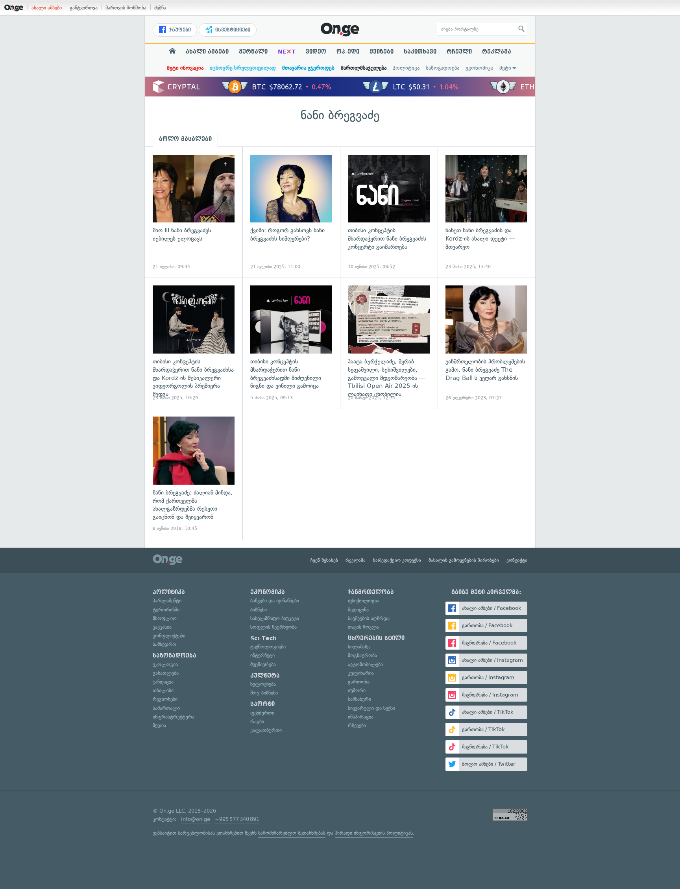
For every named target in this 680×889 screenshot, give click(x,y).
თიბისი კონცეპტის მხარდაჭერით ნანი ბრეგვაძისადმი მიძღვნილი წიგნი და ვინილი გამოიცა (291, 343)
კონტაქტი (516, 560)
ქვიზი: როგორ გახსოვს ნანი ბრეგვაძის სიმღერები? (291, 212)
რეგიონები (165, 699)
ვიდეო (316, 51)
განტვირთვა (84, 8)
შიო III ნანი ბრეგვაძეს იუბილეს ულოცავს (193, 212)
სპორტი (262, 704)
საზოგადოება (442, 68)
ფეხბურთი (262, 713)
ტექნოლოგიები (268, 647)
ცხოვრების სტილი (376, 638)
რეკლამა (496, 51)
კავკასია (162, 627)
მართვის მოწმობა (125, 8)
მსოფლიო (165, 618)
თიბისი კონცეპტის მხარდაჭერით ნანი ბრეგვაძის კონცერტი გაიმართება (389, 212)
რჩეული (459, 51)
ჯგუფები (179, 30)
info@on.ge (195, 819)
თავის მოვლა (363, 627)
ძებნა (160, 8)
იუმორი (357, 690)
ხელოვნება (263, 684)
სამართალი (166, 708)
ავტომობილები (365, 664)
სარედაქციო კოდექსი (397, 560)
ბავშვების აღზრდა (369, 618)
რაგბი (257, 721)
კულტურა (265, 675)
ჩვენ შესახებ (324, 560)
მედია (159, 725)
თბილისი (163, 690)
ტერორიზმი (166, 610)
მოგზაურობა (362, 655)
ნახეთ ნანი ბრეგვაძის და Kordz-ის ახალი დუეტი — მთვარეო (486, 212)
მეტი (505, 68)
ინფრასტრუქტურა (173, 717)
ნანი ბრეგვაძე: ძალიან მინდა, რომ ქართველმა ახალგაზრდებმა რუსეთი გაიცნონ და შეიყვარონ (193, 474)
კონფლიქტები (169, 636)
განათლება (166, 673)
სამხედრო (164, 644)
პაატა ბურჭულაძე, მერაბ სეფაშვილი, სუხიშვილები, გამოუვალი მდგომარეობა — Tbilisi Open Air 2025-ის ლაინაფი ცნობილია (389, 343)
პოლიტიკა (406, 68)
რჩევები (357, 725)
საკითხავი (420, 51)
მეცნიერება (263, 664)
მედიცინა (358, 610)
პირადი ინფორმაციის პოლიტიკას (374, 833)
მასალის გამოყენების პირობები (464, 560)
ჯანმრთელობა (371, 592)
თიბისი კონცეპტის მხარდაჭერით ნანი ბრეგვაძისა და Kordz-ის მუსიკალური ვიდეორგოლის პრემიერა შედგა (193, 343)
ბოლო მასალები (185, 139)
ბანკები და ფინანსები (274, 601)
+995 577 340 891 (237, 819)
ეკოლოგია (165, 664)
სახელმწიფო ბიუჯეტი (274, 618)
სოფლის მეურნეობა (273, 627)
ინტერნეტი (262, 655)
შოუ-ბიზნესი (264, 693)
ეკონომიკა (479, 68)
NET (287, 51)
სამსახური (359, 699)
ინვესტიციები (232, 30)
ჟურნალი (253, 51)
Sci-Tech (263, 638)
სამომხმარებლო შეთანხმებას (291, 833)
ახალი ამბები (46, 8)
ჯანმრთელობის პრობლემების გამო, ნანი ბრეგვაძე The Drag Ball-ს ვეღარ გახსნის (486, 343)
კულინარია (361, 673)
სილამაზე (359, 647)
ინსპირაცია (360, 717)
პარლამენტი (167, 601)
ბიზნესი (258, 610)
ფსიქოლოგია (363, 601)
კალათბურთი (266, 730)
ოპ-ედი (347, 51)
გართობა (359, 682)
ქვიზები (382, 51)
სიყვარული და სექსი (371, 708)
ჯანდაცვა (163, 682)
